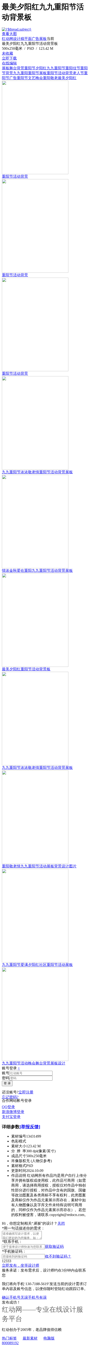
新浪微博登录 (13, 1112)
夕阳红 (41, 68)
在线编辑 (9, 63)
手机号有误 (37, 1297)
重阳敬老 (50, 78)
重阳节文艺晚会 (30, 78)
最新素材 (30, 1338)
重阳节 (29, 68)
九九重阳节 (56, 68)
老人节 (78, 73)
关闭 (61, 1223)
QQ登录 (8, 1107)
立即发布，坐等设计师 (20, 1265)
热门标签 (9, 1338)
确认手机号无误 (15, 1297)
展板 (43, 39)
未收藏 (7, 53)
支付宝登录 (11, 1117)
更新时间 (18, 1171)
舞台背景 (16, 68)
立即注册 (25, 1092)
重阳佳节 (72, 68)
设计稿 (18, 39)
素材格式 (18, 1166)
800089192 (10, 1343)
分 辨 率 (18, 1151)
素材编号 (18, 1136)
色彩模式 (18, 1141)
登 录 (7, 1083)
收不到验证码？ (58, 1256)
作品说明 (18, 1175)
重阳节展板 (37, 73)
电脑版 (49, 1338)
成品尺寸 (18, 1156)
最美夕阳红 (67, 78)
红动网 (7, 39)
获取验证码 (54, 1246)
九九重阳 (20, 73)
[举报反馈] (30, 1126)
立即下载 (9, 58)
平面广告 (31, 39)
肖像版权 (18, 1161)
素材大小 (18, 1146)
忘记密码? (10, 1097)
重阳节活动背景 (60, 73)
